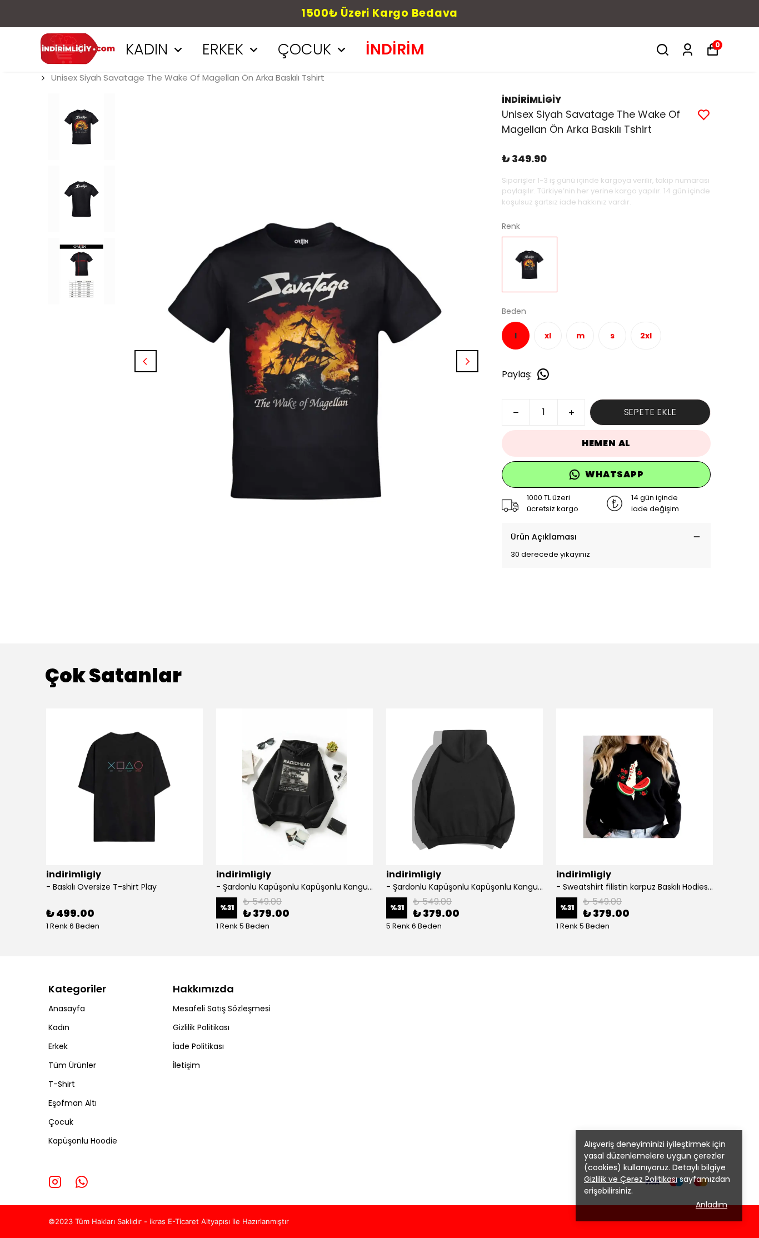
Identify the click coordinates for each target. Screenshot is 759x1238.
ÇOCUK (304, 49)
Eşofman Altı (72, 1103)
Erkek (58, 1046)
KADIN (147, 49)
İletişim (186, 1065)
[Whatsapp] (81, 1182)
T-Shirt (61, 1084)
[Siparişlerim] (688, 50)
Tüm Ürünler (72, 1065)
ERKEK (222, 49)
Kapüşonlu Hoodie (82, 1140)
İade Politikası (198, 1046)
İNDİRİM (395, 49)
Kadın (58, 1027)
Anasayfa (66, 1008)
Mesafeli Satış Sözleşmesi (222, 1008)
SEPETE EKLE (650, 412)
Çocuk (60, 1121)
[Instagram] (55, 1182)
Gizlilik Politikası (201, 1027)
